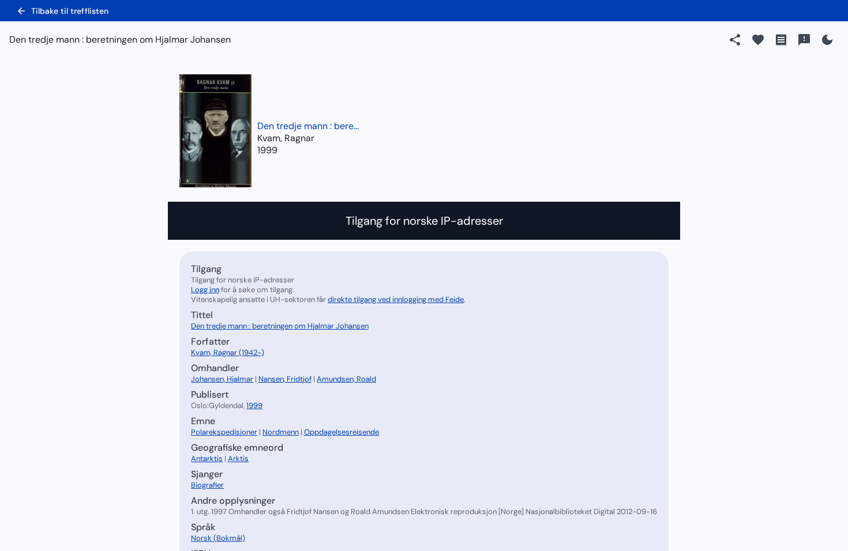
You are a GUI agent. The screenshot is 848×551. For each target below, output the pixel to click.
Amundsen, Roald (346, 379)
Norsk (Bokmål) (218, 538)
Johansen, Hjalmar (222, 379)
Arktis (238, 458)
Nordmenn (280, 432)
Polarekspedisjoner (224, 432)
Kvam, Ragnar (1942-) (227, 352)
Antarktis (207, 458)
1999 (267, 150)
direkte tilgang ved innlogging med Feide (396, 299)
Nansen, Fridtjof (285, 379)
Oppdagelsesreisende (341, 432)
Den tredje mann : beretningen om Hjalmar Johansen (309, 126)
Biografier (207, 485)
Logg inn (205, 290)
